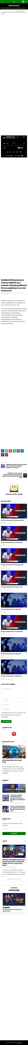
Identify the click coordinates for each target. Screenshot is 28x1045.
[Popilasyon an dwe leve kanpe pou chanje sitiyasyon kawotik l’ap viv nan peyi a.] (14, 788)
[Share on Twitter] (6, 450)
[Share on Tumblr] (2, 454)
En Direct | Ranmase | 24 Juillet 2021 (11, 676)
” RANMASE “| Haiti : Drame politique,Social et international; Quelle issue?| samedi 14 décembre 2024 (12, 475)
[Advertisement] (14, 76)
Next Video (25, 471)
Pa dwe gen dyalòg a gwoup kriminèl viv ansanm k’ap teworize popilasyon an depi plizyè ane (17, 798)
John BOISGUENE (7, 763)
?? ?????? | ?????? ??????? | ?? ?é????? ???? (12, 910)
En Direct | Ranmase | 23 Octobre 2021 (11, 542)
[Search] (26, 1)
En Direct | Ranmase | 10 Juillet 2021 (11, 654)
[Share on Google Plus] (10, 450)
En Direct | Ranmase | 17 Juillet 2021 (11, 609)
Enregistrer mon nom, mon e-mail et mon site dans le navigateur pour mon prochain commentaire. (13, 715)
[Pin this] (6, 454)
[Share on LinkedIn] (22, 450)
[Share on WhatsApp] (14, 450)
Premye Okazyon (6, 907)
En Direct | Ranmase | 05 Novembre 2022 (12, 520)
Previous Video (4, 462)
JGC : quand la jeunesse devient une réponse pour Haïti (14, 8)
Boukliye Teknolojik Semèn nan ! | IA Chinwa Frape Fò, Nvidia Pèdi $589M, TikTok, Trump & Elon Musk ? (14, 862)
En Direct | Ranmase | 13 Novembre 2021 (12, 565)
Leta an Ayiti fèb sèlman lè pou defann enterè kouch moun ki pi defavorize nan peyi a (17, 809)
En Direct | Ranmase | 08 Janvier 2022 (11, 587)
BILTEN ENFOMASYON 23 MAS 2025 (12, 761)
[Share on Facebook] (2, 450)
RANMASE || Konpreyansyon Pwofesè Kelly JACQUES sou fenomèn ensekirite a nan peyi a (16, 466)
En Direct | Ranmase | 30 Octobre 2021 (12, 631)
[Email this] (18, 450)
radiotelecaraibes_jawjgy (14, 494)
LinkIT (20, 1042)
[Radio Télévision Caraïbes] (14, 2)
